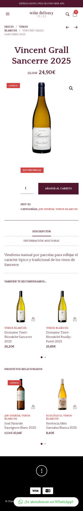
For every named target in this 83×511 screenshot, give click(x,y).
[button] (8, 14)
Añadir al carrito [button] (33, 319)
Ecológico (54, 415)
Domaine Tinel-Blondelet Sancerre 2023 (18, 337)
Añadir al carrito (58, 188)
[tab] (41, 231)
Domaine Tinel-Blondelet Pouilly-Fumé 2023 (59, 337)
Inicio (9, 26)
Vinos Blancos (67, 209)
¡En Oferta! (46, 209)
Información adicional (41, 240)
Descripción (41, 231)
